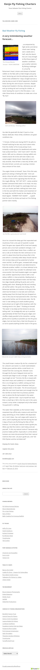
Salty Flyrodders (7, 633)
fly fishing (16, 466)
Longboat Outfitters (8, 624)
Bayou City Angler (7, 570)
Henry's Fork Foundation (10, 619)
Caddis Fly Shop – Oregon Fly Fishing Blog (15, 572)
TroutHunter (6, 538)
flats (11, 466)
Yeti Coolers (6, 540)
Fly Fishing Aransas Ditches (10, 506)
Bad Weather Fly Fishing (13, 30)
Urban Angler (6, 580)
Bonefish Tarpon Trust (9, 614)
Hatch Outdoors (7, 531)
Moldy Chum (6, 597)
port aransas (30, 466)
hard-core (22, 466)
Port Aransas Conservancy (10, 631)
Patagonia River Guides (9, 628)
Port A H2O (5, 555)
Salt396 (4, 599)
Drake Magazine (7, 594)
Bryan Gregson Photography (11, 592)
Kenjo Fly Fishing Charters (20, 4)
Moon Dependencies (8, 509)
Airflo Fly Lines (6, 528)
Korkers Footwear (7, 533)
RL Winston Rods (7, 536)
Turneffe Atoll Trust (8, 641)
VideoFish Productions (9, 602)
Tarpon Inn (5, 558)
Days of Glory (6, 514)
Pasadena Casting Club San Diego (12, 626)
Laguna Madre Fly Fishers (10, 621)
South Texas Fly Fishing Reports (27, 464)
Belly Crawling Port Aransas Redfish (13, 516)
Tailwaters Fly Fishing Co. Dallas (11, 577)
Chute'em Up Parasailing (9, 553)
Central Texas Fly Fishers (9, 616)
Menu (20, 13)
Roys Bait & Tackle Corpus (10, 575)
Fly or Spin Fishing (7, 511)
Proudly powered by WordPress (11, 666)
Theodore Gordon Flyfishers (11, 636)
